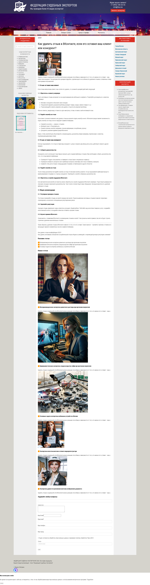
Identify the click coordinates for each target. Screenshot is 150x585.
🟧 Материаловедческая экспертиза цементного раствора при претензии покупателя (62, 242)
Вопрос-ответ (66, 33)
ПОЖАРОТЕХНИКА (22, 69)
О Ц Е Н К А (21, 72)
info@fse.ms (118, 7)
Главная (48, 33)
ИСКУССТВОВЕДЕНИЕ (23, 79)
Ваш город (41, 532)
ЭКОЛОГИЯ (21, 76)
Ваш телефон (41, 525)
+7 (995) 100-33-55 (118, 5)
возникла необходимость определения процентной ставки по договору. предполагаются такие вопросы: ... (126, 117)
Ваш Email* (41, 515)
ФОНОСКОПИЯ (21, 85)
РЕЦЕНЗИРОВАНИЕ (22, 86)
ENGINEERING (21, 67)
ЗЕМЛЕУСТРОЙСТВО (23, 62)
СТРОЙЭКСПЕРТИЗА (23, 60)
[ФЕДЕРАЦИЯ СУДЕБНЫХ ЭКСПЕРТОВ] (20, 11)
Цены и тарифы (84, 33)
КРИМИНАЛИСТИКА (23, 56)
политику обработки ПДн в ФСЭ (84, 538)
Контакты (101, 33)
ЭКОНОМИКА (21, 74)
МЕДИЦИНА (21, 64)
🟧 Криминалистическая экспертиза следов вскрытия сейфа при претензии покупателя (62, 244)
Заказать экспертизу (118, 10)
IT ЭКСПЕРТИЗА (22, 65)
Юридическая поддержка (25, 40)
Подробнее (90, 579)
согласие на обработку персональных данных (55, 538)
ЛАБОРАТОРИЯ (21, 83)
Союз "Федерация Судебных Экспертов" (41, 563)
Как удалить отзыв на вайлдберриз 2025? (49, 232)
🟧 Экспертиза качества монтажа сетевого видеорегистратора (57, 451)
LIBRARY (40, 38)
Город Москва (119, 46)
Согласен (2, 583)
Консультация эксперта (125, 83)
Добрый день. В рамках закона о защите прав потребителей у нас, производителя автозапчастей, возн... (126, 109)
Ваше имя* (41, 519)
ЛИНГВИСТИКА (21, 58)
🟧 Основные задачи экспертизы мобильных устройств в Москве (56, 247)
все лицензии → (19, 132)
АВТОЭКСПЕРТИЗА (22, 71)
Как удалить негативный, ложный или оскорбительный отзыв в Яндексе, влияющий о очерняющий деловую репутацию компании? (74, 234)
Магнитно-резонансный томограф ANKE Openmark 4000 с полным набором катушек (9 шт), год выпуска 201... (125, 93)
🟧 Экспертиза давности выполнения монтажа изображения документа (60, 489)
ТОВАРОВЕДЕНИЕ (22, 81)
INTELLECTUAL (21, 78)
